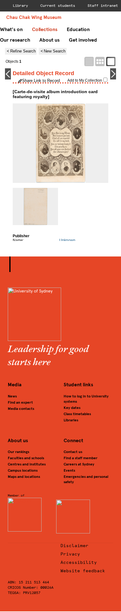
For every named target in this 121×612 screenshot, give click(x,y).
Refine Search (23, 51)
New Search (54, 51)
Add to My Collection (84, 80)
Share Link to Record (41, 80)
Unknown (67, 240)
